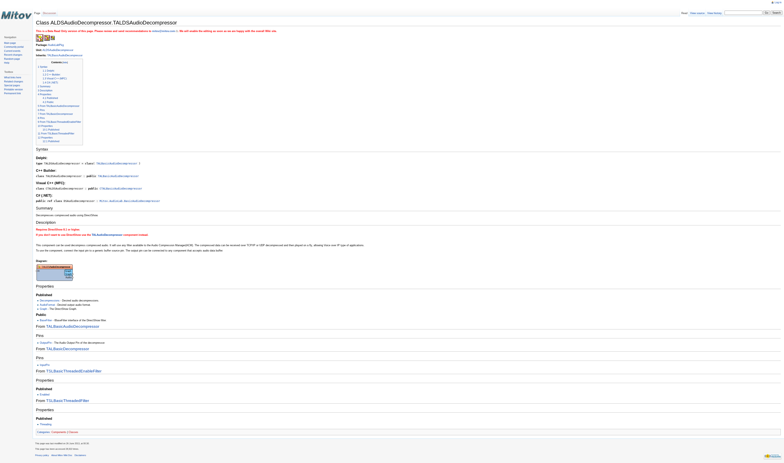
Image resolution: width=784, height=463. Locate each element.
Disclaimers (80, 455)
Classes (73, 432)
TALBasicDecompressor (67, 349)
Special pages (12, 85)
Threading (45, 424)
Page (37, 13)
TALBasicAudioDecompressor (64, 55)
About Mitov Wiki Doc (61, 455)
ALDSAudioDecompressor (57, 50)
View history (714, 13)
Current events (12, 51)
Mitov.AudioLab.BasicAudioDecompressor (130, 201)
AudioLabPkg (56, 45)
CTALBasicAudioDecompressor (121, 188)
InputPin (45, 365)
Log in (778, 2)
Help (6, 62)
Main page (10, 43)
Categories (43, 432)
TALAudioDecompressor (107, 234)
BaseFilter (46, 320)
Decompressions (50, 300)
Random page (12, 59)
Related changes (13, 81)
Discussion (49, 13)
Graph (43, 308)
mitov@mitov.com (163, 31)
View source (697, 13)
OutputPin (46, 342)
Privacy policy (42, 455)
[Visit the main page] (16, 16)
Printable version (13, 89)
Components (58, 432)
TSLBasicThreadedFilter (67, 401)
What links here (12, 77)
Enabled (44, 394)
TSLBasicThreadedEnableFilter (73, 371)
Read (684, 13)
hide (65, 62)
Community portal (14, 46)
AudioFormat (47, 304)
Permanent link (12, 93)
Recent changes (13, 54)
